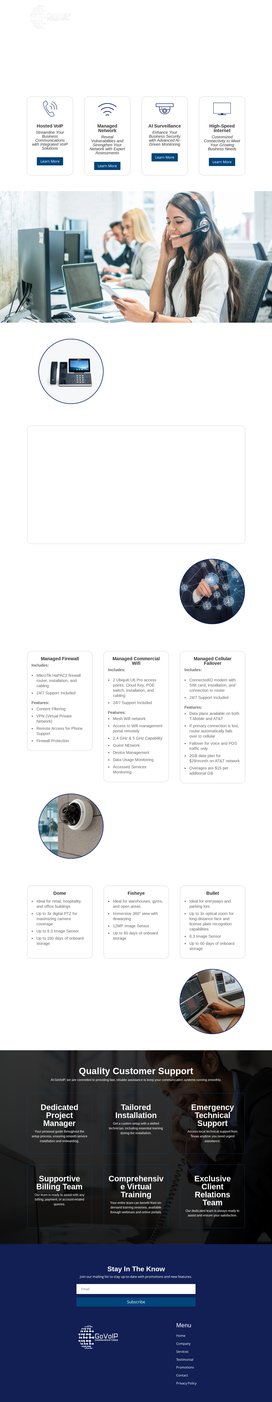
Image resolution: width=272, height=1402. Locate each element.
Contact (235, 17)
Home (105, 17)
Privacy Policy (186, 1383)
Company (125, 17)
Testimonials (177, 17)
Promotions (209, 17)
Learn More (50, 161)
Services (149, 17)
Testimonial (184, 1359)
